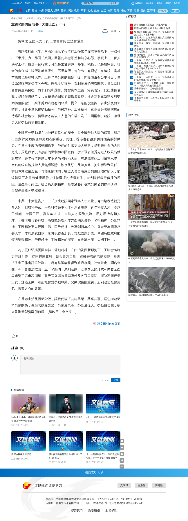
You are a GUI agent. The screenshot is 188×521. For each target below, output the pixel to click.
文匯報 (159, 3)
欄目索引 (91, 472)
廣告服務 (94, 510)
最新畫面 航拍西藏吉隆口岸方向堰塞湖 (148, 294)
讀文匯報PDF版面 (108, 323)
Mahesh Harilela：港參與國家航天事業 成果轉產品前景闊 (28, 419)
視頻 (76, 10)
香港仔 (168, 3)
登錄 (175, 11)
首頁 (27, 10)
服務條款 (111, 510)
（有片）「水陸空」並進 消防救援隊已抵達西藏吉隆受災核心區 (154, 78)
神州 (41, 10)
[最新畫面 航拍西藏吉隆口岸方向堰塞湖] (151, 280)
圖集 (143, 10)
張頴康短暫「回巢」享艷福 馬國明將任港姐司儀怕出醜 (154, 56)
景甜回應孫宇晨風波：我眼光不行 (150, 24)
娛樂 (96, 10)
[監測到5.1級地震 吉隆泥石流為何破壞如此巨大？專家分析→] (151, 171)
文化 (90, 10)
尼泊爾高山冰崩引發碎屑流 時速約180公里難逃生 (154, 93)
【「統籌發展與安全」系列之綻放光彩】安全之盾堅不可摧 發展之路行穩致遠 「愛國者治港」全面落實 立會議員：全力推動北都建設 (103, 456)
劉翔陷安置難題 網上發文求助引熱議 (152, 28)
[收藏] (122, 441)
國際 (63, 10)
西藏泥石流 (63, 3)
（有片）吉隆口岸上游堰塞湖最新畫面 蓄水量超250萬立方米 (154, 61)
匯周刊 (151, 10)
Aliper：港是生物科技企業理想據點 (103, 417)
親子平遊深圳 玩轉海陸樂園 (148, 88)
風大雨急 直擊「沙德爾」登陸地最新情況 (154, 44)
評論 (70, 10)
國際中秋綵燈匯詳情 (21, 454)
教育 (110, 10)
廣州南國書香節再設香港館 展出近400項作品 (65, 456)
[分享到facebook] (122, 454)
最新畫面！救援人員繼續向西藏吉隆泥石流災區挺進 (154, 50)
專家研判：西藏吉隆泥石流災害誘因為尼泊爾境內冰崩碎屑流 (154, 38)
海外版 (177, 3)
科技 (123, 10)
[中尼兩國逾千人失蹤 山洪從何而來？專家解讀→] (151, 243)
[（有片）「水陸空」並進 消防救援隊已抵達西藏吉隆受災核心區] (151, 135)
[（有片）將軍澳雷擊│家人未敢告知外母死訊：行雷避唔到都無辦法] (151, 207)
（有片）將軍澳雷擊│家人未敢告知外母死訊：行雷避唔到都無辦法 (151, 224)
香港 (34, 10)
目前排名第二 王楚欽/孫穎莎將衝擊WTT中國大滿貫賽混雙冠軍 (154, 84)
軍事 (83, 10)
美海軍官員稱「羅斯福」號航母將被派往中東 (154, 99)
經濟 (56, 10)
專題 (129, 10)
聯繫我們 (77, 510)
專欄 (136, 10)
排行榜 (132, 16)
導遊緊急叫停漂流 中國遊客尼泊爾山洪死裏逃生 (154, 72)
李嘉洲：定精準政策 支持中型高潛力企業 (65, 419)
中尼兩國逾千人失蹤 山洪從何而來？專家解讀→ (151, 260)
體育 (116, 10)
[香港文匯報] (16, 11)
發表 (115, 380)
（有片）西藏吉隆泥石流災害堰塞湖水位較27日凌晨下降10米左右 (154, 67)
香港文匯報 (16, 18)
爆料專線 (149, 3)
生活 (103, 10)
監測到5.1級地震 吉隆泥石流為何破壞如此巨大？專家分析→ (154, 33)
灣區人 (49, 10)
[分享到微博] (122, 460)
